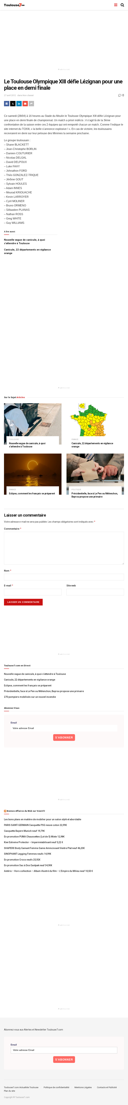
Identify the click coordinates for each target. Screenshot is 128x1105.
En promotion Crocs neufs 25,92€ (22, 859)
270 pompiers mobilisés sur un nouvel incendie (30, 697)
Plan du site (9, 1091)
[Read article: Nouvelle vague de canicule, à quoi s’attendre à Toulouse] (33, 424)
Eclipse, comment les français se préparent (32, 493)
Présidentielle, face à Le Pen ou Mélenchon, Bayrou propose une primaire (44, 691)
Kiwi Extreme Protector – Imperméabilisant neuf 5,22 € (33, 842)
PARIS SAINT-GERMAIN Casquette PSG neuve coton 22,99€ (35, 825)
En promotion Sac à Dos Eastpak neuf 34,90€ (28, 865)
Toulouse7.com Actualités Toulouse (21, 1087)
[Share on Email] (25, 103)
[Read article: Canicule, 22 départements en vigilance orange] (95, 424)
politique (76, 489)
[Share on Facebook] (6, 103)
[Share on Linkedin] (19, 103)
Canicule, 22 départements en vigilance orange (29, 679)
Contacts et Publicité (107, 1087)
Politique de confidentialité (56, 1087)
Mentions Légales (83, 1087)
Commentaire (13, 528)
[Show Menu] (115, 5)
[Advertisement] (64, 38)
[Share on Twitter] (13, 103)
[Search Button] (122, 5)
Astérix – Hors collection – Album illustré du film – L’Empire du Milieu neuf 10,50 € (48, 871)
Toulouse (14, 439)
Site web (71, 585)
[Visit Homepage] (14, 5)
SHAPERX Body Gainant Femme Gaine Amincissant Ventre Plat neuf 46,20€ (44, 848)
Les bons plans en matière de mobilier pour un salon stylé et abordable (42, 819)
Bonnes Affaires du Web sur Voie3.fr (26, 811)
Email (14, 722)
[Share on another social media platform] (31, 103)
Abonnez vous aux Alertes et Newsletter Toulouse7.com (33, 1029)
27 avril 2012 (10, 95)
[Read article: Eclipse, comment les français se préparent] (33, 474)
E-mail (8, 585)
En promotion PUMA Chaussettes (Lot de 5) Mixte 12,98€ (34, 836)
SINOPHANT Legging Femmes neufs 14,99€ (27, 853)
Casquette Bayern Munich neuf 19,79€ (24, 831)
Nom (8, 570)
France (75, 439)
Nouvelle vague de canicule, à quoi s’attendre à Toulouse (35, 674)
